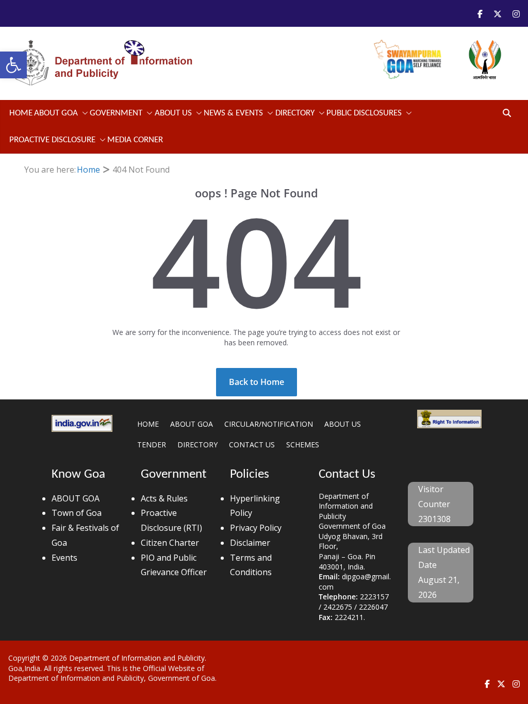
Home (20, 113)
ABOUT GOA (56, 113)
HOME (148, 424)
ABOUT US (342, 424)
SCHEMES (302, 444)
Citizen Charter (170, 542)
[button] (13, 65)
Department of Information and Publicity (137, 658)
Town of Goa (77, 512)
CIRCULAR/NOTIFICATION (268, 424)
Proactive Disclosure (52, 140)
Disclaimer (250, 542)
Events (64, 557)
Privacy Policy (256, 527)
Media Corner (135, 140)
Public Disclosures (364, 113)
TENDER (151, 444)
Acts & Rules (164, 498)
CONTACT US (252, 444)
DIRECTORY (197, 444)
